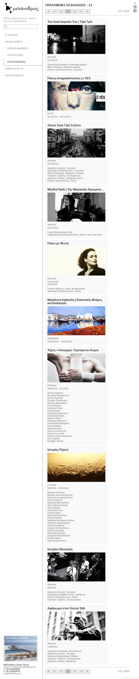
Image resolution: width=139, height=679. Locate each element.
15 (81, 11)
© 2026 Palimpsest (130, 678)
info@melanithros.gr (12, 673)
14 (74, 11)
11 (54, 11)
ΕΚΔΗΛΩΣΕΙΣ (14, 42)
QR (34, 667)
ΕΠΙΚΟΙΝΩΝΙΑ (14, 75)
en (135, 3)
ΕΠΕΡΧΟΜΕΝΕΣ (17, 48)
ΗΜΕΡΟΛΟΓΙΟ (14, 69)
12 (61, 11)
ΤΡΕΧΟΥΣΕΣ (15, 55)
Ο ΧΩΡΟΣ (11, 35)
